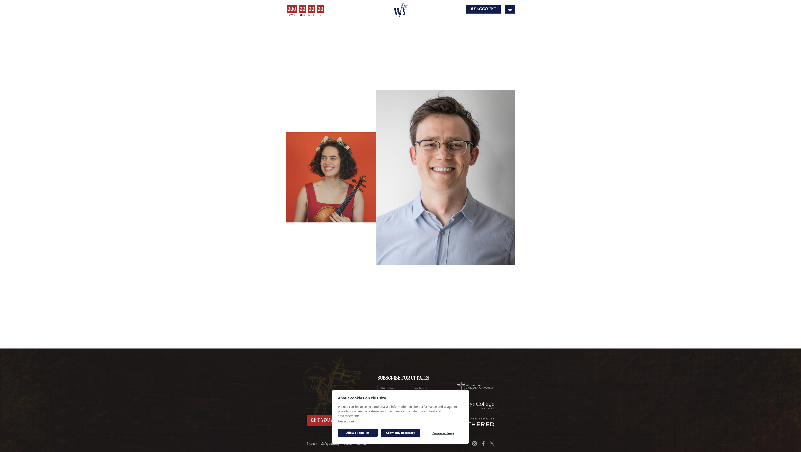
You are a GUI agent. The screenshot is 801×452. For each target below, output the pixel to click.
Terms (348, 444)
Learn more (346, 421)
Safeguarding (330, 444)
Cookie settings (443, 433)
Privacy (312, 444)
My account (483, 9)
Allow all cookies (357, 433)
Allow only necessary (400, 433)
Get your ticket (331, 420)
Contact (361, 444)
